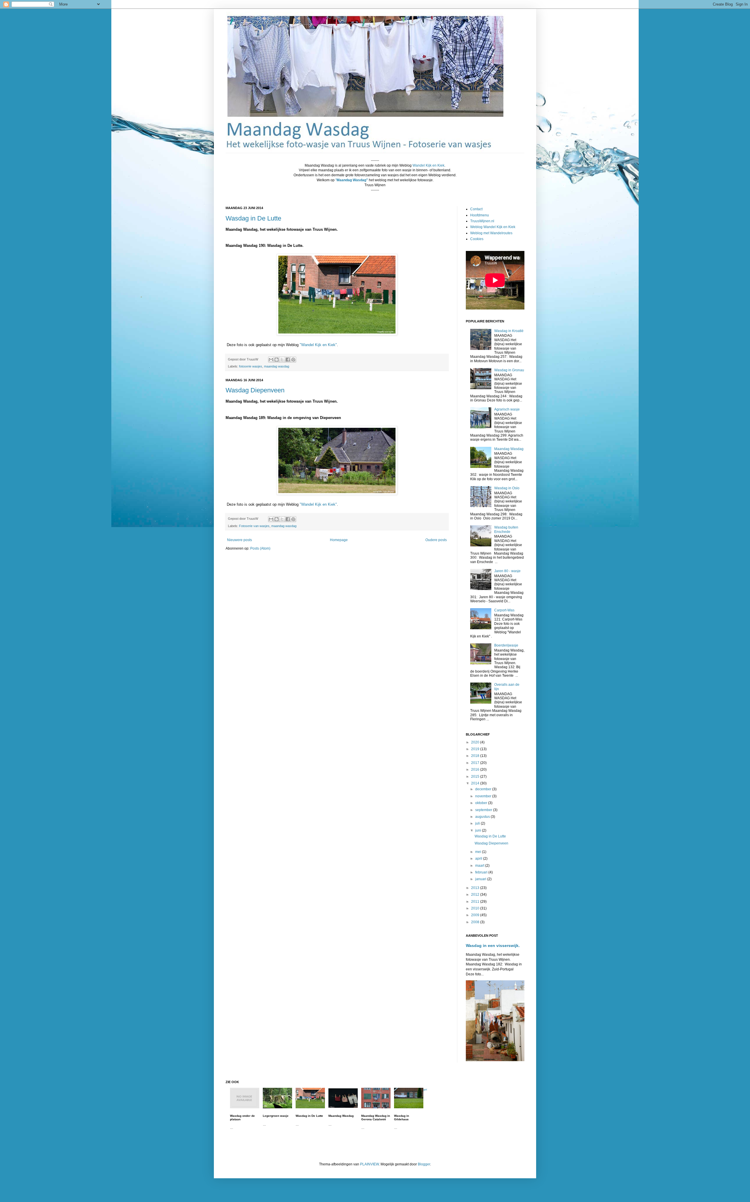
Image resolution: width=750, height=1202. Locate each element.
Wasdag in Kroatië (509, 331)
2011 (475, 902)
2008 (475, 922)
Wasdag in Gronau (509, 370)
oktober (481, 803)
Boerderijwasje (506, 645)
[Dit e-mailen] (271, 360)
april (479, 858)
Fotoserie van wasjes (254, 526)
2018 (475, 756)
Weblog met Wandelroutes (491, 233)
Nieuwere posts (239, 540)
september (484, 810)
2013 (475, 888)
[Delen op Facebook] (288, 360)
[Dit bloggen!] (276, 360)
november (483, 796)
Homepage (339, 540)
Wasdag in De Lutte (253, 218)
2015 (475, 776)
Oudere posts (436, 540)
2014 (475, 783)
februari (481, 872)
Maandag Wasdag (509, 449)
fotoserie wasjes (250, 366)
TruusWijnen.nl (482, 221)
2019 (475, 749)
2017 (475, 763)
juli (478, 823)
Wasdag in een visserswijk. (493, 945)
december (483, 789)
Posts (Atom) (260, 548)
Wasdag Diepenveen (255, 390)
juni (478, 830)
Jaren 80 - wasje (507, 571)
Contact (476, 209)
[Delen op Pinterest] (293, 360)
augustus (483, 817)
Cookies (476, 239)
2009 (475, 915)
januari (481, 879)
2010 (475, 908)
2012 (475, 894)
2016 (475, 769)
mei (478, 852)
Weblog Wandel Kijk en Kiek (492, 227)
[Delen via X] (282, 360)
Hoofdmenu (479, 215)
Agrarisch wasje (507, 409)
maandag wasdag (276, 366)
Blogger (424, 1164)
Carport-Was (504, 610)
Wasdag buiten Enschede (506, 529)
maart (480, 866)
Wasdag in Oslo (506, 488)
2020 (475, 742)
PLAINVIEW (369, 1164)
